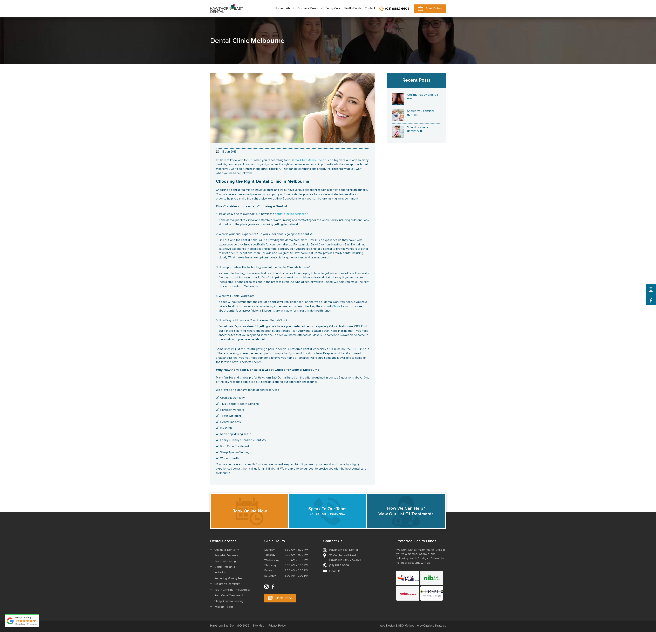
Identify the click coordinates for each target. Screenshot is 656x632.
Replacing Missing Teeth (229, 578)
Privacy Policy (277, 625)
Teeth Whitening (225, 561)
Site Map (258, 625)
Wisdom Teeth (223, 607)
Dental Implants (224, 567)
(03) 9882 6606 (397, 8)
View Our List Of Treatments (406, 511)
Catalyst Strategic (434, 625)
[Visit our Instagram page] (651, 289)
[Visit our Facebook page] (651, 300)
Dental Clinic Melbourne (306, 160)
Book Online (434, 8)
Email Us (334, 571)
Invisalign (220, 572)
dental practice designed (290, 214)
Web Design (387, 625)
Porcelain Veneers (226, 555)
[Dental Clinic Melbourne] (292, 108)
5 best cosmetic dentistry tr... (418, 129)
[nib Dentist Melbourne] (431, 578)
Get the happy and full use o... (422, 96)
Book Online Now (249, 511)
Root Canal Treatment (228, 595)
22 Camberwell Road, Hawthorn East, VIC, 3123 (345, 557)
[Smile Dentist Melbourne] (407, 593)
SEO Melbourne (408, 625)
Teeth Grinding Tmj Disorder (232, 590)
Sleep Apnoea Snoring (228, 601)
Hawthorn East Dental (226, 8)
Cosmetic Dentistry (226, 550)
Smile (336, 306)
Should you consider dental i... (420, 112)
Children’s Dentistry (227, 584)
